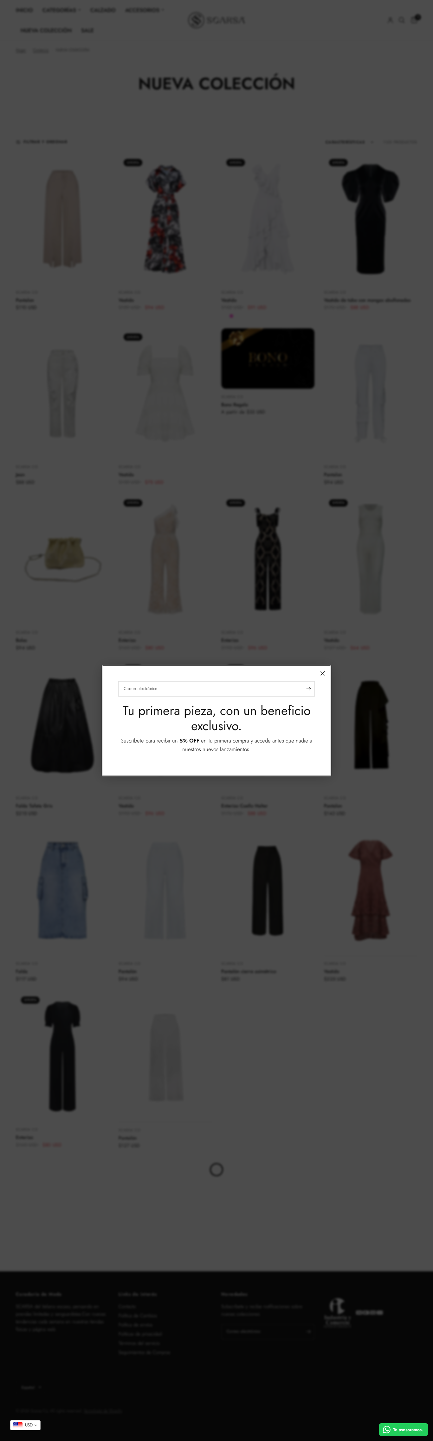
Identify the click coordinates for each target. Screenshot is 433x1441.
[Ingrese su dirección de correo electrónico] (308, 688)
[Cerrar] (322, 673)
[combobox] (25, 1425)
